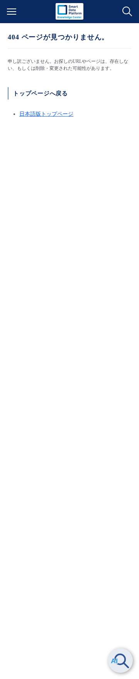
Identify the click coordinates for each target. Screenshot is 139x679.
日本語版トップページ (46, 114)
